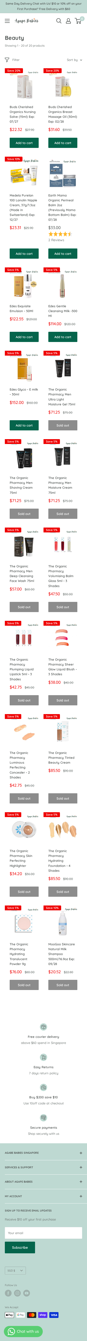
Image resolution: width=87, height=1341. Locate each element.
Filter (16, 60)
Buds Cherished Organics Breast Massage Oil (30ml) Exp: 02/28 (62, 114)
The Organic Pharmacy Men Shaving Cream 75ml (21, 485)
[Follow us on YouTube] (26, 1293)
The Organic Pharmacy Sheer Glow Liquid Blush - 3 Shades (62, 667)
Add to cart (24, 143)
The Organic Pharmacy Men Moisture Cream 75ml (60, 485)
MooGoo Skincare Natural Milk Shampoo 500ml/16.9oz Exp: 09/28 (61, 954)
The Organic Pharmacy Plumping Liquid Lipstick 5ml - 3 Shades (22, 669)
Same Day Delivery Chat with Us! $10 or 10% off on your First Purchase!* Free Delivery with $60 (44, 6)
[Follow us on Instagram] (17, 1293)
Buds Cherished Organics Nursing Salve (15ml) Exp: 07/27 (23, 114)
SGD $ (11, 1270)
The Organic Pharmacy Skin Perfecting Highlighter (21, 858)
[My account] (68, 21)
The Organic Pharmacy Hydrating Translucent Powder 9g (19, 954)
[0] (78, 21)
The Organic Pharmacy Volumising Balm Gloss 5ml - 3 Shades (60, 576)
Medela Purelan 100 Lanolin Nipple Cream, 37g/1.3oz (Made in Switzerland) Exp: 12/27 (23, 207)
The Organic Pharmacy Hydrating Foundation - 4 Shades (59, 860)
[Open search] (59, 21)
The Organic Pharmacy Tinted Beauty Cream (61, 757)
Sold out (63, 425)
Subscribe (20, 1247)
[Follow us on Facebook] (8, 1293)
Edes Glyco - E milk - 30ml (24, 391)
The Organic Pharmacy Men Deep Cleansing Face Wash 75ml (22, 573)
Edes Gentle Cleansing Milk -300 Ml (62, 311)
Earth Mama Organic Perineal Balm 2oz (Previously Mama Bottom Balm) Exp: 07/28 (62, 207)
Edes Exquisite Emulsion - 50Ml (21, 308)
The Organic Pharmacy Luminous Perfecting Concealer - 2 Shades (20, 765)
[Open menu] (7, 21)
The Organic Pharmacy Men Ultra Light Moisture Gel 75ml (61, 396)
